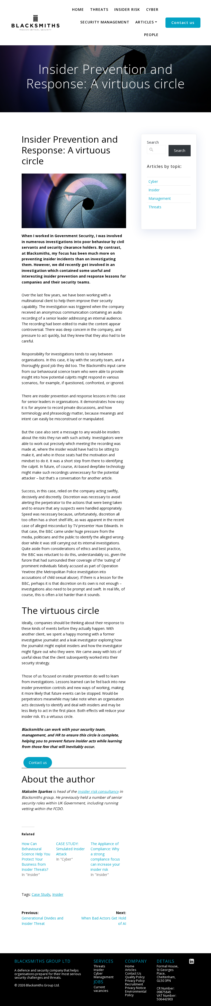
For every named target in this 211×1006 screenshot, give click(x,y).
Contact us (183, 22)
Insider (57, 894)
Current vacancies (101, 989)
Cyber (152, 9)
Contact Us (133, 973)
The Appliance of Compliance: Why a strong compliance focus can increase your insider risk (105, 856)
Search (153, 142)
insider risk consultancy (98, 791)
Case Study (41, 894)
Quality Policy (135, 977)
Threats (99, 9)
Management (159, 198)
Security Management (104, 22)
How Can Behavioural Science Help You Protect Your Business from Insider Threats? (36, 856)
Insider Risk (127, 9)
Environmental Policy (135, 993)
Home (78, 9)
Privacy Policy (135, 980)
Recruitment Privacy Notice (135, 986)
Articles (144, 22)
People (151, 34)
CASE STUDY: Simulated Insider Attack (70, 848)
